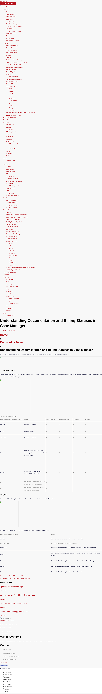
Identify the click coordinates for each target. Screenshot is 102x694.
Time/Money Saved (14, 148)
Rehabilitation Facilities (12, 81)
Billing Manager (10, 14)
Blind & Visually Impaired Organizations (16, 60)
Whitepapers (9, 153)
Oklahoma (11, 105)
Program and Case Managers (14, 79)
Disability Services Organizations (15, 67)
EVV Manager (9, 28)
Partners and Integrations (9, 117)
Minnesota (11, 98)
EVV (10, 146)
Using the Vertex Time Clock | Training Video (17, 595)
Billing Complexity (14, 144)
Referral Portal (10, 38)
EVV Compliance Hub (15, 31)
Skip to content (4, 1)
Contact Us (6, 120)
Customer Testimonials (12, 48)
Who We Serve (7, 55)
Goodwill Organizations (12, 72)
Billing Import (9, 19)
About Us (5, 43)
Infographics (9, 139)
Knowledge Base (11, 342)
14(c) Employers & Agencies (13, 115)
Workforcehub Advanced (12, 40)
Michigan (11, 96)
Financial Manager (11, 33)
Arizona (11, 88)
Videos (8, 151)
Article (4, 330)
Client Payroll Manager (12, 24)
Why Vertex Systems (11, 52)
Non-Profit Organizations (12, 76)
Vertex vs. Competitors (12, 45)
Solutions (8, 12)
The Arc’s (8, 57)
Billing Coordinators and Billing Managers (17, 62)
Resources (6, 122)
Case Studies (9, 129)
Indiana (11, 91)
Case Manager (10, 21)
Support (5, 158)
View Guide (3, 590)
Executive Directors (11, 69)
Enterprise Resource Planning (14, 26)
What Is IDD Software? (12, 50)
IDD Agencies (9, 74)
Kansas (11, 93)
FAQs (7, 134)
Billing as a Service (11, 16)
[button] (4, 665)
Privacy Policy (4, 633)
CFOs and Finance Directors (13, 64)
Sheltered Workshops (11, 84)
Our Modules (6, 9)
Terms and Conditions (6, 631)
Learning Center (10, 160)
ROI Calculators (10, 141)
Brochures (8, 127)
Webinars (8, 156)
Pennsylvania (12, 108)
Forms (7, 36)
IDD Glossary (9, 136)
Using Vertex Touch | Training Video (14, 603)
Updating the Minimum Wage (11, 587)
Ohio (10, 103)
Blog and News (10, 124)
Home (4, 335)
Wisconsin (11, 110)
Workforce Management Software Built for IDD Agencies (21, 112)
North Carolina (13, 100)
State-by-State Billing (11, 86)
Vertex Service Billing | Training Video (14, 612)
